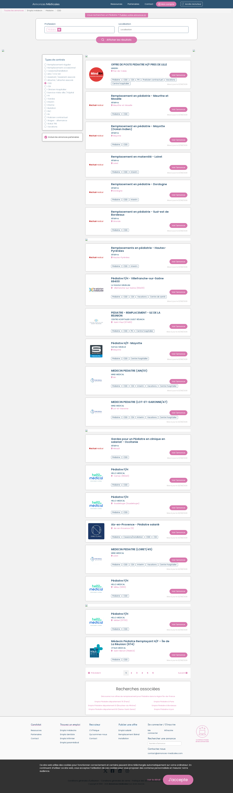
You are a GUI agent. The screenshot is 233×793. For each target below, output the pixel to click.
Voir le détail (153, 779)
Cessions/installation (57, 70)
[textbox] (62, 29)
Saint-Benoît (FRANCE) (124, 650)
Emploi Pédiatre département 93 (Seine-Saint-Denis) (112, 709)
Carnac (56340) (121, 476)
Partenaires (133, 4)
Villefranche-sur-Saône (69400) (129, 288)
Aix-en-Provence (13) (123, 528)
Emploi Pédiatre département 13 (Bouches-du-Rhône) (112, 705)
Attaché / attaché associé (60, 80)
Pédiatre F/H (119, 469)
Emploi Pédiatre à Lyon (164, 709)
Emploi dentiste (67, 734)
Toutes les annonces (14, 10)
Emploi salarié (125, 730)
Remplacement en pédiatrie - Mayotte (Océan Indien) (138, 127)
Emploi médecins (68, 730)
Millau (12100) (119, 587)
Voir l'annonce (178, 75)
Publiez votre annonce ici (133, 15)
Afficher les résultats (118, 39)
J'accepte (178, 780)
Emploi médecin (34, 10)
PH (48, 114)
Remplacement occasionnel (61, 67)
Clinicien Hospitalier (56, 89)
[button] (166, 4)
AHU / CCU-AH (54, 74)
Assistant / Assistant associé (61, 77)
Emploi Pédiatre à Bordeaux (164, 705)
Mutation (51, 108)
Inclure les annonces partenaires (63, 137)
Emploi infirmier (67, 738)
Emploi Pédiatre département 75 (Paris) (112, 701)
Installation (124, 738)
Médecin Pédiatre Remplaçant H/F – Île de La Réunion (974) (140, 642)
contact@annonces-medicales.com (165, 753)
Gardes (51, 98)
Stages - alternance (57, 120)
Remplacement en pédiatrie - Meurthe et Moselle (139, 97)
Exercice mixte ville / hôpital (60, 92)
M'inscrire (168, 730)
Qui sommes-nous (98, 734)
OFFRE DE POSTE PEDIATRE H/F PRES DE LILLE (139, 64)
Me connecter (153, 731)
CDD (49, 83)
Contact (149, 4)
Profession (50, 24)
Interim (50, 102)
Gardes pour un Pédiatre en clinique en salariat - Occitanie (138, 440)
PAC (49, 111)
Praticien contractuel (57, 117)
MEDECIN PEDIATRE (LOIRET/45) (131, 549)
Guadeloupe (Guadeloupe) (126, 503)
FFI (48, 95)
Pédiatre (50, 10)
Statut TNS (52, 123)
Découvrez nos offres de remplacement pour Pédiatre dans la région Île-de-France (138, 696)
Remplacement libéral (129, 734)
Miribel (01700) (120, 620)
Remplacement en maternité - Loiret (136, 157)
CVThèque (94, 730)
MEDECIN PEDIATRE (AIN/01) (129, 371)
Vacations (52, 126)
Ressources (116, 4)
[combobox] (79, 29)
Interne (50, 105)
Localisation (125, 24)
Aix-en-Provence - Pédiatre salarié (135, 524)
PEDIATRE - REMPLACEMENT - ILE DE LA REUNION (135, 314)
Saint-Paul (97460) (122, 322)
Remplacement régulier (59, 64)
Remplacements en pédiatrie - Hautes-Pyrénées (138, 249)
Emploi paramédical (69, 742)
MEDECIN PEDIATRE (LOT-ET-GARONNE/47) (139, 402)
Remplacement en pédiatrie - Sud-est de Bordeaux (140, 213)
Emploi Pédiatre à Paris (164, 701)
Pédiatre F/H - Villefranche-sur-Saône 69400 (137, 279)
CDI (49, 86)
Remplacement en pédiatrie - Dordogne (139, 184)
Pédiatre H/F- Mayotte (126, 343)
